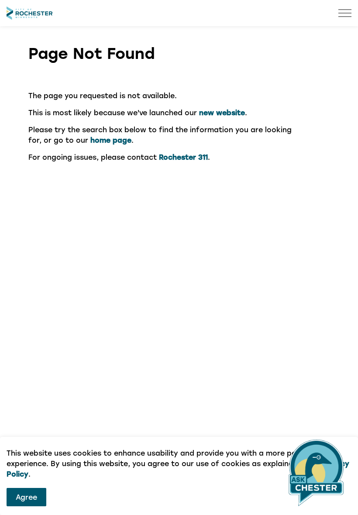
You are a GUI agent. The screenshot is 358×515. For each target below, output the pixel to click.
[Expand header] (345, 13)
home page (110, 139)
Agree (26, 496)
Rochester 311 (183, 156)
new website (222, 112)
